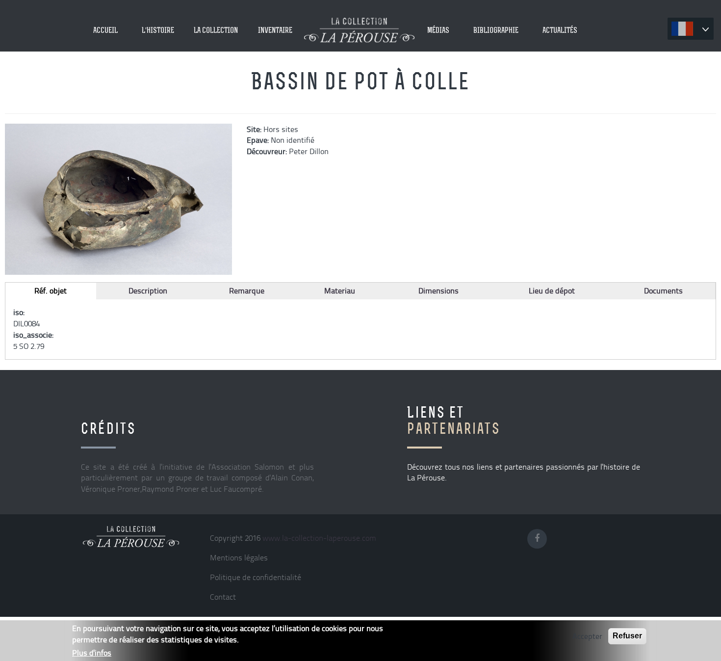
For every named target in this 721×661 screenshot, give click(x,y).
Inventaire (275, 30)
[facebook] (539, 536)
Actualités (559, 30)
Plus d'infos (91, 652)
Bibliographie (495, 30)
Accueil (105, 30)
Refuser (627, 636)
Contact (223, 596)
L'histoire (158, 30)
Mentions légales (239, 557)
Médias (438, 30)
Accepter (587, 636)
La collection (216, 30)
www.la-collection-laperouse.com (319, 537)
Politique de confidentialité (255, 577)
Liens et (453, 420)
